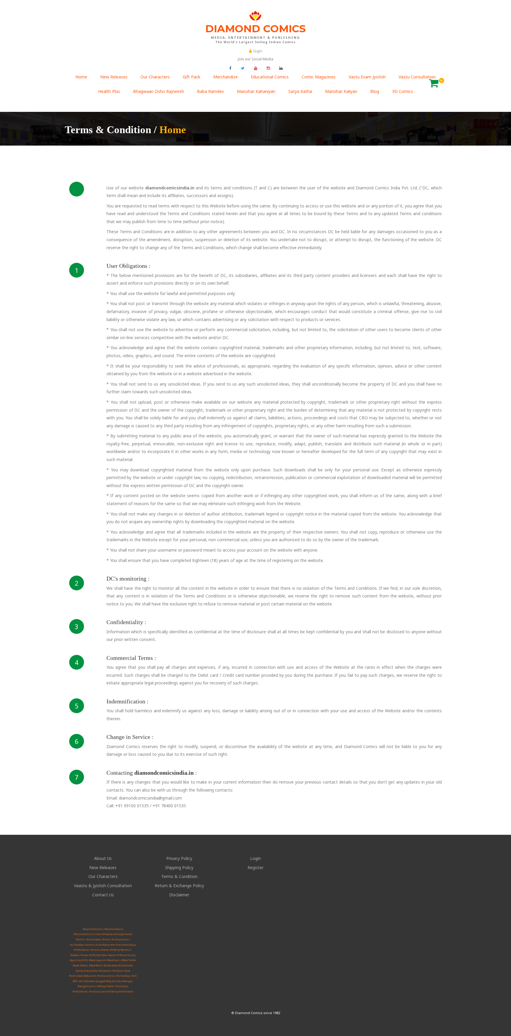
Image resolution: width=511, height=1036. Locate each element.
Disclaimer (179, 895)
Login (255, 858)
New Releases (103, 867)
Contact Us (103, 895)
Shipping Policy (179, 867)
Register (255, 867)
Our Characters (103, 876)
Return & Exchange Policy (179, 885)
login (257, 51)
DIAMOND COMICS (255, 33)
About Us (103, 858)
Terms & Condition (179, 876)
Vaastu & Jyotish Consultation (103, 885)
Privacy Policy (179, 858)
